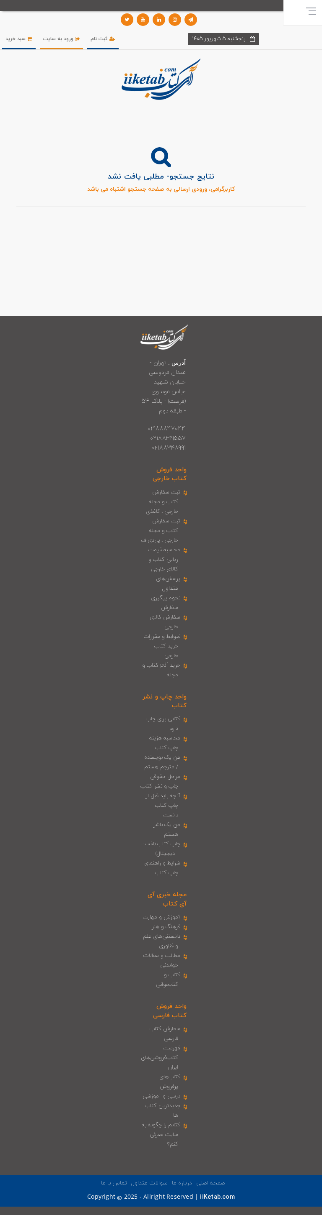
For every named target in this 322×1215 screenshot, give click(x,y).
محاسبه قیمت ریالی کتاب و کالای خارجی (164, 559)
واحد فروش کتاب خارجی (170, 474)
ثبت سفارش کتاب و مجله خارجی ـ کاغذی (163, 502)
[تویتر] (127, 19)
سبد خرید (16, 39)
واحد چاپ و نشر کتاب (165, 701)
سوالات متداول (149, 1183)
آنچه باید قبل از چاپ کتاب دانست (163, 805)
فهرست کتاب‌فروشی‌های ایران (160, 1057)
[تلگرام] (190, 19)
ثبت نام (100, 39)
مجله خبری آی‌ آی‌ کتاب (167, 899)
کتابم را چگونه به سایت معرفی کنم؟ (161, 1134)
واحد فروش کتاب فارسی (170, 1011)
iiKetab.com (217, 1197)
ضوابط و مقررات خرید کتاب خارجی (162, 646)
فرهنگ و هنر (166, 927)
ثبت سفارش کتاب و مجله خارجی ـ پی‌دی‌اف (161, 530)
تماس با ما (114, 1183)
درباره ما (182, 1183)
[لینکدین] (159, 19)
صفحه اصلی (210, 1183)
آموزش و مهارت (161, 917)
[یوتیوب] (143, 19)
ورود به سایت (59, 39)
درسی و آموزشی (161, 1096)
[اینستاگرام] (175, 19)
